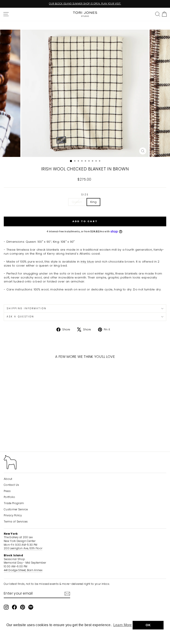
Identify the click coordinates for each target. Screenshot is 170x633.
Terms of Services (16, 521)
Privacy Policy (13, 515)
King (93, 202)
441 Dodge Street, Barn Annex (23, 570)
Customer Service (16, 509)
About (8, 479)
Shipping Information (26, 308)
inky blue (87, 261)
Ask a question (20, 316)
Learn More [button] (122, 625)
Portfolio (9, 497)
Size (85, 194)
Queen (77, 202)
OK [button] (148, 625)
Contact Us (11, 485)
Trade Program (14, 503)
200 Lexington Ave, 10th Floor (23, 548)
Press (7, 491)
